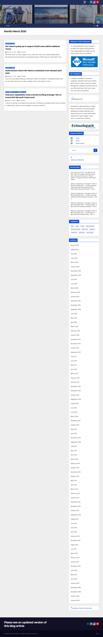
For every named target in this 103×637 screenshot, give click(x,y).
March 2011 (74, 553)
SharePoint (74, 232)
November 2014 (76, 438)
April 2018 (74, 322)
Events (7, 92)
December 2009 (76, 587)
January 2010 (75, 583)
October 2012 (75, 510)
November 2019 (76, 271)
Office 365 (23, 92)
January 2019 (75, 296)
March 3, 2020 (11, 100)
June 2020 (74, 258)
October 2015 (75, 425)
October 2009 (75, 596)
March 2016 (74, 416)
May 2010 (74, 574)
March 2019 (74, 288)
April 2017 (74, 369)
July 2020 (74, 254)
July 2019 (74, 279)
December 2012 (75, 502)
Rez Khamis (22, 52)
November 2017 (76, 343)
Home (8, 25)
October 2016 (75, 395)
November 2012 (76, 506)
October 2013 (75, 476)
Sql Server (82, 232)
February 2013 (75, 493)
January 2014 (75, 468)
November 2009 (76, 592)
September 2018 (76, 309)
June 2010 (74, 570)
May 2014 (74, 450)
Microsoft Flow (90, 226)
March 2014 (74, 459)
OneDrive (92, 229)
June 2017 (74, 361)
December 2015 (75, 420)
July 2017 (74, 356)
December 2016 (76, 386)
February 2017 (75, 378)
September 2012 (76, 515)
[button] (94, 25)
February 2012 (75, 536)
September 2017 (76, 352)
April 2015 (74, 433)
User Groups (90, 232)
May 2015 (74, 429)
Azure (77, 226)
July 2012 (74, 523)
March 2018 (74, 326)
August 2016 (74, 403)
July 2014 (74, 446)
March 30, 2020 (12, 52)
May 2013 (74, 480)
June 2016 (74, 412)
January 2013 (75, 497)
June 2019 (74, 284)
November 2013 (76, 472)
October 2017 (75, 348)
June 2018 (74, 314)
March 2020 (74, 262)
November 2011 (75, 540)
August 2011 (74, 545)
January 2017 (75, 382)
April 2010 (74, 579)
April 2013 (74, 485)
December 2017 (76, 339)
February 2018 (75, 331)
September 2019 (76, 275)
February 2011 (75, 557)
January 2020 (75, 266)
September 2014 (76, 442)
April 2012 (74, 532)
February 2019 (75, 292)
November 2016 (76, 391)
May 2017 (74, 365)
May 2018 (74, 318)
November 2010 (76, 566)
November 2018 (76, 305)
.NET (72, 226)
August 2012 (74, 519)
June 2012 (74, 527)
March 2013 (74, 489)
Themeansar (34, 633)
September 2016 (76, 399)
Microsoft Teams (10, 43)
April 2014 (74, 455)
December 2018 (76, 301)
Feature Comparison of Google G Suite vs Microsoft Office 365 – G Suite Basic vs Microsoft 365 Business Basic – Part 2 (84, 212)
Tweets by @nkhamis (77, 160)
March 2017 (74, 373)
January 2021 (75, 245)
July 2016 (74, 408)
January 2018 (75, 335)
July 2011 (74, 549)
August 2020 (75, 249)
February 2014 (75, 463)
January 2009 (75, 600)
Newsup (27, 633)
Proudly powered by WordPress (12, 633)
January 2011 (75, 562)
